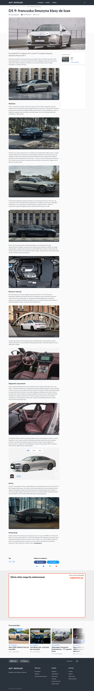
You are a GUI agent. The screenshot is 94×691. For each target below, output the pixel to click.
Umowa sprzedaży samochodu (41, 676)
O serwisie (70, 671)
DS (10, 561)
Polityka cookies (71, 676)
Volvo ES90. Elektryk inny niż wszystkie (19, 648)
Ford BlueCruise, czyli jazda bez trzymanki (39, 648)
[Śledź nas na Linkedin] (77, 661)
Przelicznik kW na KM (56, 681)
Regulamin (70, 673)
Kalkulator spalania (55, 683)
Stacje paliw (54, 678)
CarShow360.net (55, 673)
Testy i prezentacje (13, 645)
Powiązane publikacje (75, 62)
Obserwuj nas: (69, 661)
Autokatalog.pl (38, 543)
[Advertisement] (73, 87)
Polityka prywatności (72, 678)
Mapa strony (37, 668)
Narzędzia (54, 668)
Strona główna (37, 671)
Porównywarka (54, 676)
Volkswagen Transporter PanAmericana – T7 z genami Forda (61, 649)
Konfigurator (54, 671)
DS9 (13, 561)
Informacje (70, 668)
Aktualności (37, 673)
